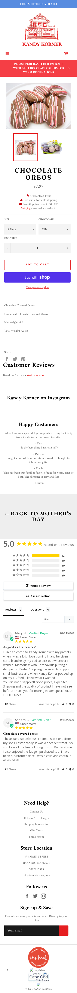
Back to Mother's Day (40, 516)
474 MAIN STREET (36, 856)
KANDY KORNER (42, 989)
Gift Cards (36, 830)
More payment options (37, 288)
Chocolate (46, 220)
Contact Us (36, 811)
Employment (36, 837)
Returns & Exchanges (36, 818)
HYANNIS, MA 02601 (36, 863)
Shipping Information (36, 824)
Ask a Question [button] (40, 596)
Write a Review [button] (40, 586)
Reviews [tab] (10, 609)
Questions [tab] (37, 609)
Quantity (10, 238)
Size (6, 220)
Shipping (26, 208)
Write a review (35, 375)
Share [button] (12, 704)
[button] (64, 704)
